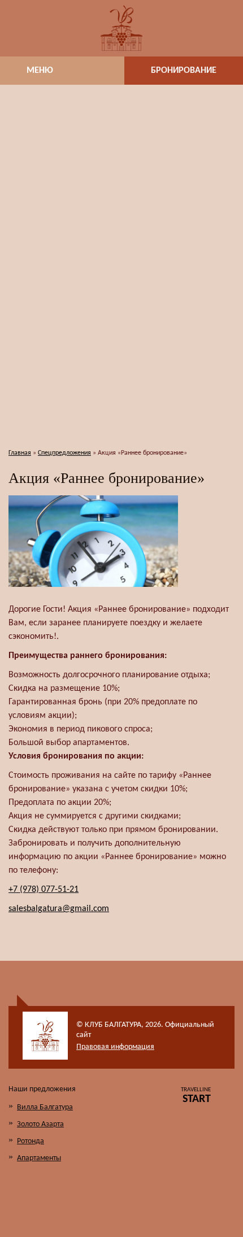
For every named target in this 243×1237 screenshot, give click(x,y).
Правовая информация (115, 1047)
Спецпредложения (64, 453)
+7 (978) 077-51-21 (43, 889)
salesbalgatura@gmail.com (58, 908)
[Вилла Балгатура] (121, 28)
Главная (19, 453)
